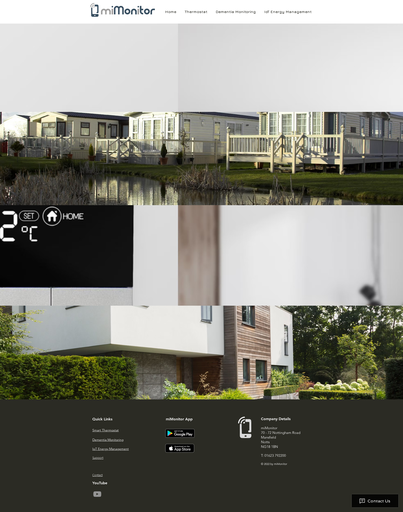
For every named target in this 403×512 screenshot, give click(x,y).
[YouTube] (97, 494)
